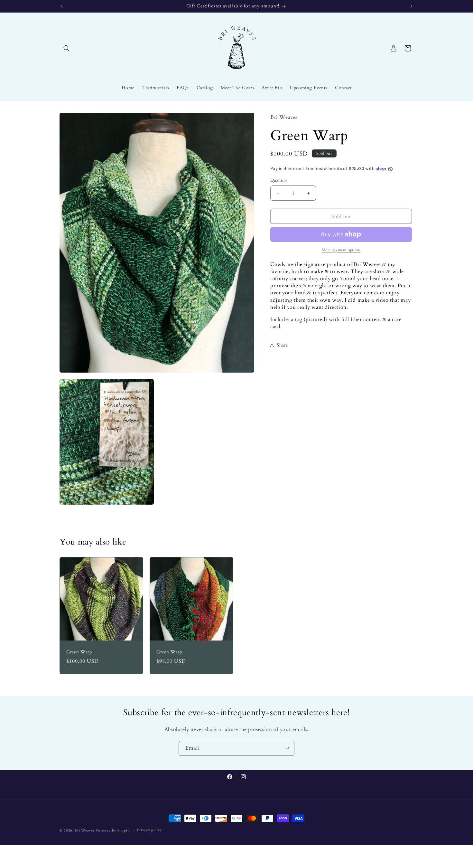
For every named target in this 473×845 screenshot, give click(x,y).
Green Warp (79, 652)
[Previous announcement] (62, 6)
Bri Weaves (85, 830)
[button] (67, 48)
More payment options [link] (341, 249)
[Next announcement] (411, 6)
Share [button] (282, 345)
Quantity (278, 180)
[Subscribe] (287, 748)
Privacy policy (149, 830)
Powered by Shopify (113, 830)
